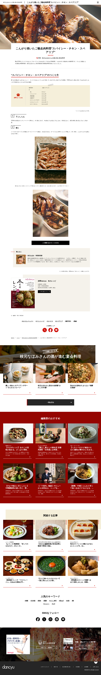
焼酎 (26, 600)
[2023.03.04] (83, 373)
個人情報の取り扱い (66, 666)
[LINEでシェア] (56, 330)
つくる (18, 337)
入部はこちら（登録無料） (47, 647)
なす (53, 604)
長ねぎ (61, 600)
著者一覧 (56, 666)
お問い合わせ (96, 666)
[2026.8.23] (18, 473)
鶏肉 (75, 321)
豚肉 (39, 600)
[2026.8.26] (83, 566)
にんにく (46, 604)
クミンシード (40, 321)
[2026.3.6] (83, 530)
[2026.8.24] (18, 433)
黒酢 (45, 600)
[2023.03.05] (50, 373)
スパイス (50, 321)
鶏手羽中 (68, 321)
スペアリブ (59, 321)
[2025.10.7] (18, 530)
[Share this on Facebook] (50, 330)
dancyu (12, 337)
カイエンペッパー (27, 321)
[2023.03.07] (18, 373)
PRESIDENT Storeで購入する (86, 645)
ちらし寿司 (53, 600)
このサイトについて (44, 666)
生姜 (67, 600)
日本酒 (33, 600)
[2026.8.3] (50, 566)
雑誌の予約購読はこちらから (85, 648)
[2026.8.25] (83, 433)
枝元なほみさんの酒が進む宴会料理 (53, 58)
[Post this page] (45, 330)
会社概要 (86, 666)
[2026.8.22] (50, 473)
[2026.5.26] (18, 566)
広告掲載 (78, 666)
